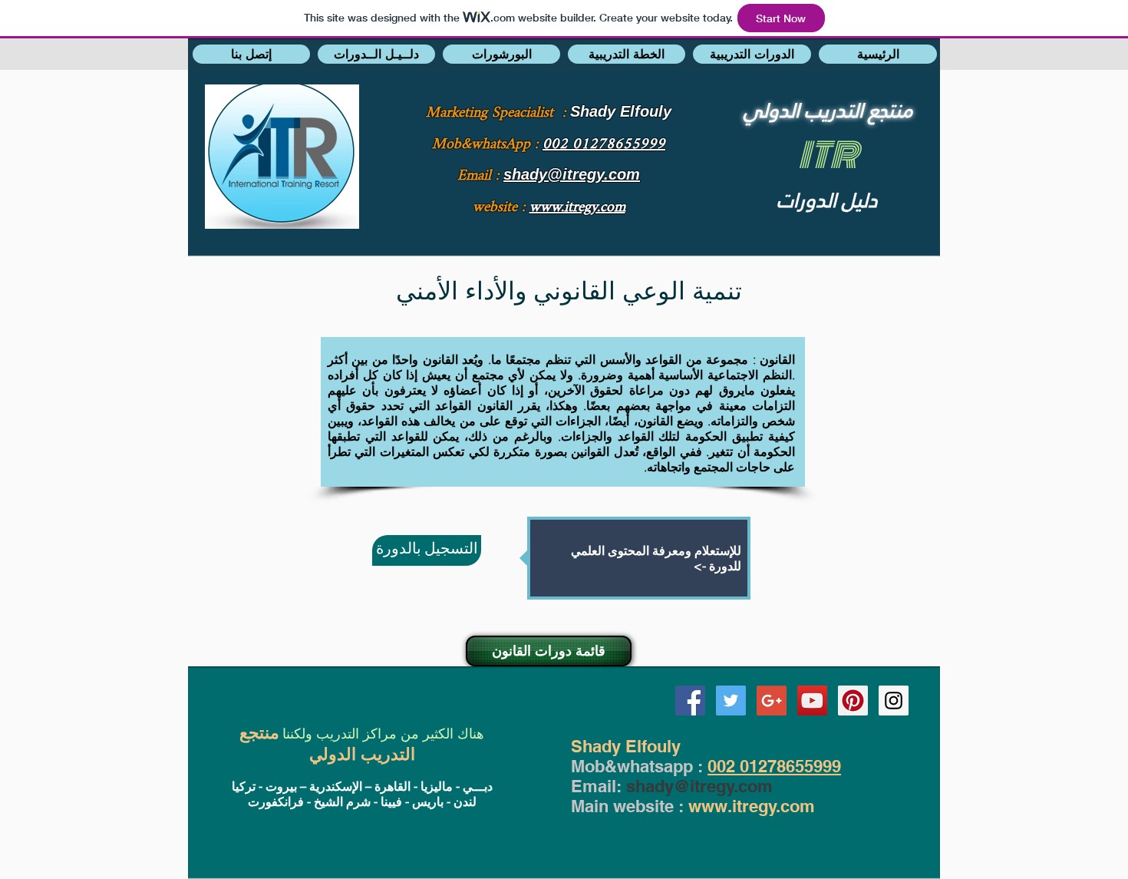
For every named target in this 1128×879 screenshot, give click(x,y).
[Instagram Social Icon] (894, 700)
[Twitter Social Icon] (731, 700)
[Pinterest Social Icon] (853, 700)
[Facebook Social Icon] (690, 700)
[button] (251, 54)
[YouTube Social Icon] (812, 700)
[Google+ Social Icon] (772, 700)
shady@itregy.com (699, 786)
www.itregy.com (751, 806)
